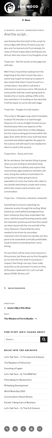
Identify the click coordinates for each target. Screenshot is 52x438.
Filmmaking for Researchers (18, 380)
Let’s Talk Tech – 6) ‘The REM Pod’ (20, 374)
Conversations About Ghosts (18, 397)
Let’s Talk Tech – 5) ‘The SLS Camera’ (22, 408)
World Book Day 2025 (14, 391)
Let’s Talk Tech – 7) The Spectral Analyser (24, 357)
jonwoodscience (34, 30)
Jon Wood (28, 7)
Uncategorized (16, 288)
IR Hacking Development (16, 385)
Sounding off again (13, 368)
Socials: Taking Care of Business (20, 402)
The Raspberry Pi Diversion (17, 363)
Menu (27, 20)
